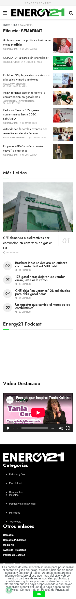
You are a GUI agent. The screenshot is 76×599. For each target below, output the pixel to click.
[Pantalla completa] (68, 428)
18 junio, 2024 (29, 154)
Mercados (14, 512)
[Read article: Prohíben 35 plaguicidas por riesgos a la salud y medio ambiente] (63, 80)
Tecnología (15, 521)
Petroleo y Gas (17, 474)
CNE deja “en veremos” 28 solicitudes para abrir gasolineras (42, 292)
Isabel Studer (11, 62)
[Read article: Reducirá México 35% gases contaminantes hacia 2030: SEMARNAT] (63, 115)
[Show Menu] (5, 12)
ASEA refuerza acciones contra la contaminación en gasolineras (24, 94)
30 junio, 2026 (29, 48)
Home (6, 24)
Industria (14, 494)
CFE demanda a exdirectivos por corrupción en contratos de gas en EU (27, 243)
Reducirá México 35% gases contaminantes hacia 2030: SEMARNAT (21, 114)
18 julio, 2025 (12, 103)
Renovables (15, 492)
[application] (38, 412)
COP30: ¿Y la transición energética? (26, 58)
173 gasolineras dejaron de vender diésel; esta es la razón (40, 278)
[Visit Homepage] (38, 12)
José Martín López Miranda (18, 101)
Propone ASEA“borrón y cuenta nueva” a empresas (23, 148)
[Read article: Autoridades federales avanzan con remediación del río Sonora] (63, 134)
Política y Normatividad (22, 503)
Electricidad (15, 483)
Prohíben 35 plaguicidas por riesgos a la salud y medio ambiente (26, 77)
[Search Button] (71, 12)
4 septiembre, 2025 (16, 85)
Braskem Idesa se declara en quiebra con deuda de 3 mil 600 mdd (41, 264)
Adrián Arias (10, 48)
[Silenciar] (61, 428)
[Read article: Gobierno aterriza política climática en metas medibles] (63, 45)
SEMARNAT (27, 24)
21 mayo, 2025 (38, 137)
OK (39, 594)
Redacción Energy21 (15, 83)
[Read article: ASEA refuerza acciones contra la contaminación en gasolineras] (63, 98)
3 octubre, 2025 (32, 62)
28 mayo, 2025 (29, 122)
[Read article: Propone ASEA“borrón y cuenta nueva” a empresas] (63, 151)
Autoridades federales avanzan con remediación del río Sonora (25, 131)
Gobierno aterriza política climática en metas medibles (26, 42)
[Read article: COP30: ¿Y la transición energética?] (63, 63)
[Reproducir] (8, 428)
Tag (15, 24)
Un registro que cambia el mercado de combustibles (42, 306)
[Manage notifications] (9, 590)
